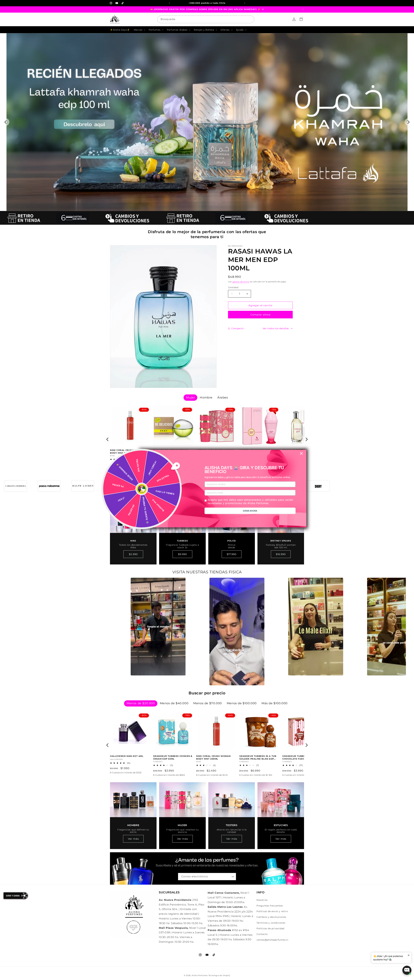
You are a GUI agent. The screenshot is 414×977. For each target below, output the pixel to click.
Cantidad (233, 287)
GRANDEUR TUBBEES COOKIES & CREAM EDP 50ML (172, 757)
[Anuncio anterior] (169, 3)
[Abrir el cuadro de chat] (406, 970)
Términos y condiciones (270, 922)
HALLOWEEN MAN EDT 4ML (126, 756)
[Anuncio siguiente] (244, 3)
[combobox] (205, 19)
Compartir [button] (237, 328)
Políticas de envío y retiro (272, 911)
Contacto (262, 934)
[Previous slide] (5, 122)
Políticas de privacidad (270, 928)
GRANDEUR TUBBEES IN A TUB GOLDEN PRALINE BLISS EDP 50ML (257, 757)
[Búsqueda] (250, 19)
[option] (158, 626)
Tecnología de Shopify (219, 975)
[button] (139, 29)
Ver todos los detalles (276, 328)
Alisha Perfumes (200, 975)
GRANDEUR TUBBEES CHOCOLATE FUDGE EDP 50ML (300, 757)
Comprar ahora (260, 314)
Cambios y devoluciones (271, 917)
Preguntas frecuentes (269, 905)
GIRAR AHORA (250, 510)
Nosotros (262, 900)
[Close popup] (408, 955)
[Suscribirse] (232, 876)
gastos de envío (240, 281)
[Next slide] (408, 122)
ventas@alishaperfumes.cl (272, 939)
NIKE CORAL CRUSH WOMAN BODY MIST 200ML (127, 451)
